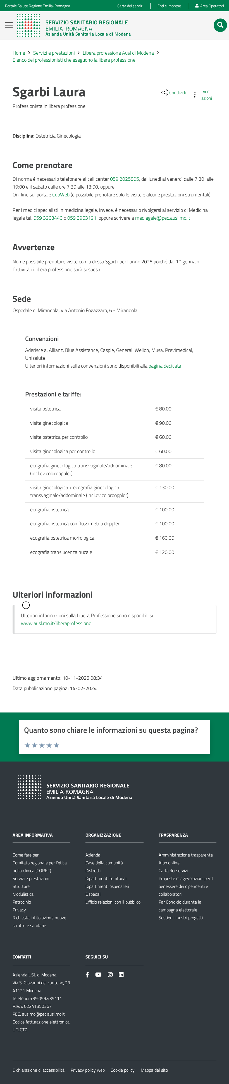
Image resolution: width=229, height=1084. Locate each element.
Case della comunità (104, 862)
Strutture (21, 886)
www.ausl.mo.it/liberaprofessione (56, 623)
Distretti (93, 870)
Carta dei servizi (173, 870)
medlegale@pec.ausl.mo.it (162, 218)
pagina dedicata (165, 366)
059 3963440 (48, 218)
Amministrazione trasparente (186, 854)
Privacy (19, 909)
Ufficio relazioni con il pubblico (112, 902)
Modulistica (23, 894)
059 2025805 (124, 179)
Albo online (169, 862)
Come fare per (26, 854)
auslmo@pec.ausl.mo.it (43, 1014)
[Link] (74, 25)
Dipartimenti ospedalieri (107, 886)
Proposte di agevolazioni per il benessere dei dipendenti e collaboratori (186, 886)
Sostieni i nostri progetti (181, 917)
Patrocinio (22, 902)
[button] (9, 25)
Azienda (92, 854)
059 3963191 (81, 218)
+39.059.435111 (45, 998)
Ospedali (93, 894)
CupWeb (61, 194)
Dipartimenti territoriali (106, 878)
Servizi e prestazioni (31, 878)
